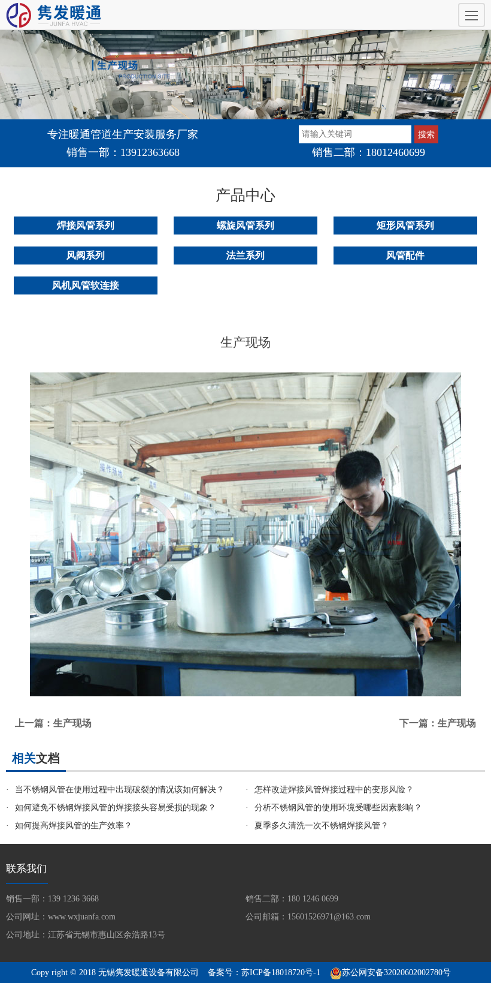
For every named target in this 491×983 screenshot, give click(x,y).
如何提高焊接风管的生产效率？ (73, 825)
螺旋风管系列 (245, 225)
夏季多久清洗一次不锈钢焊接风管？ (321, 825)
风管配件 (405, 255)
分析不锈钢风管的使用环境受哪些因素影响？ (338, 807)
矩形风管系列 (405, 225)
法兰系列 (245, 255)
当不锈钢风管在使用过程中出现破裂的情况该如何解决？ (120, 789)
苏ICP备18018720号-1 (280, 972)
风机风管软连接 (85, 285)
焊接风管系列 (85, 225)
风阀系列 (85, 255)
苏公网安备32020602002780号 (396, 972)
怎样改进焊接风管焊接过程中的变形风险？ (334, 789)
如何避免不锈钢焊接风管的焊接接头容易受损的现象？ (115, 807)
